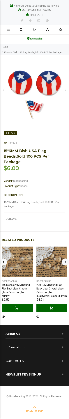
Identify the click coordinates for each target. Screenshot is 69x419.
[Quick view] (3, 316)
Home (5, 47)
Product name (28, 406)
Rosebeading (9, 281)
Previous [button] (3, 89)
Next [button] (65, 89)
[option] (34, 89)
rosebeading (20, 180)
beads (24, 186)
